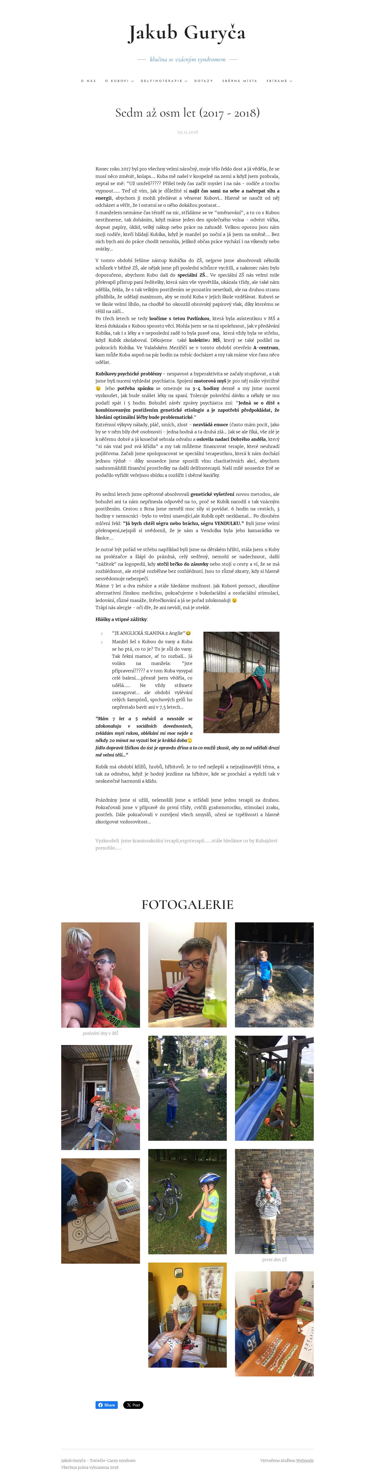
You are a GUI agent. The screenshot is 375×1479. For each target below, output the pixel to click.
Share (109, 1405)
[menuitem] (91, 81)
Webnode (305, 1460)
